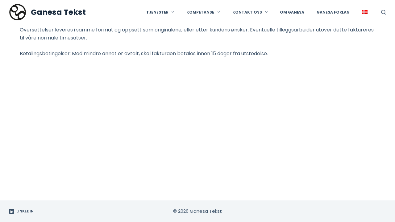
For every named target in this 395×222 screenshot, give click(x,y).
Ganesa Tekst (58, 12)
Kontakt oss (247, 12)
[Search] (383, 12)
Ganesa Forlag (333, 12)
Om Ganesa (292, 12)
